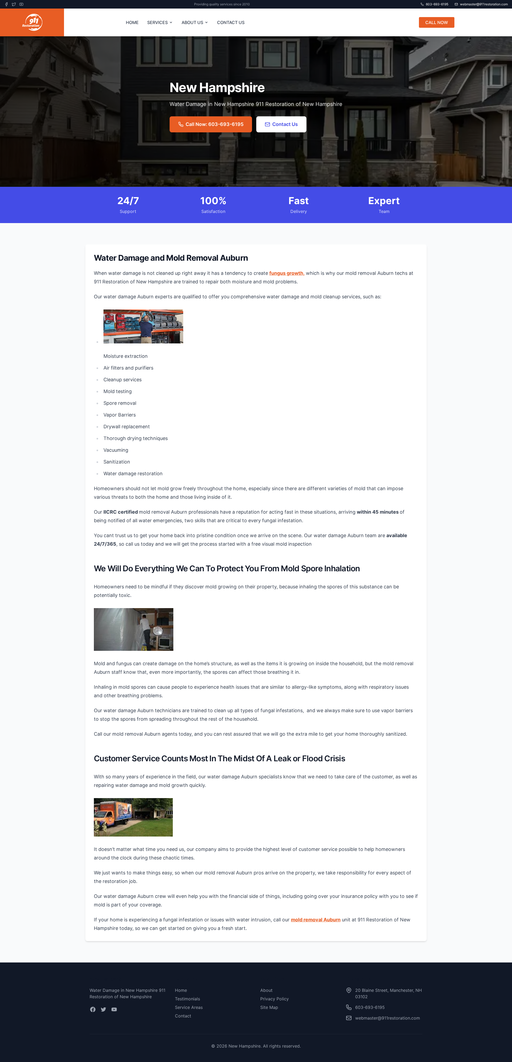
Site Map (269, 1007)
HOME (132, 22)
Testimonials (187, 998)
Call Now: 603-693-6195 (214, 124)
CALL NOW (436, 22)
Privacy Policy (274, 998)
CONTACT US (231, 22)
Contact (183, 1016)
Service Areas (189, 1007)
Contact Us (285, 124)
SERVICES (157, 22)
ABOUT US (192, 22)
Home (181, 990)
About (266, 990)
